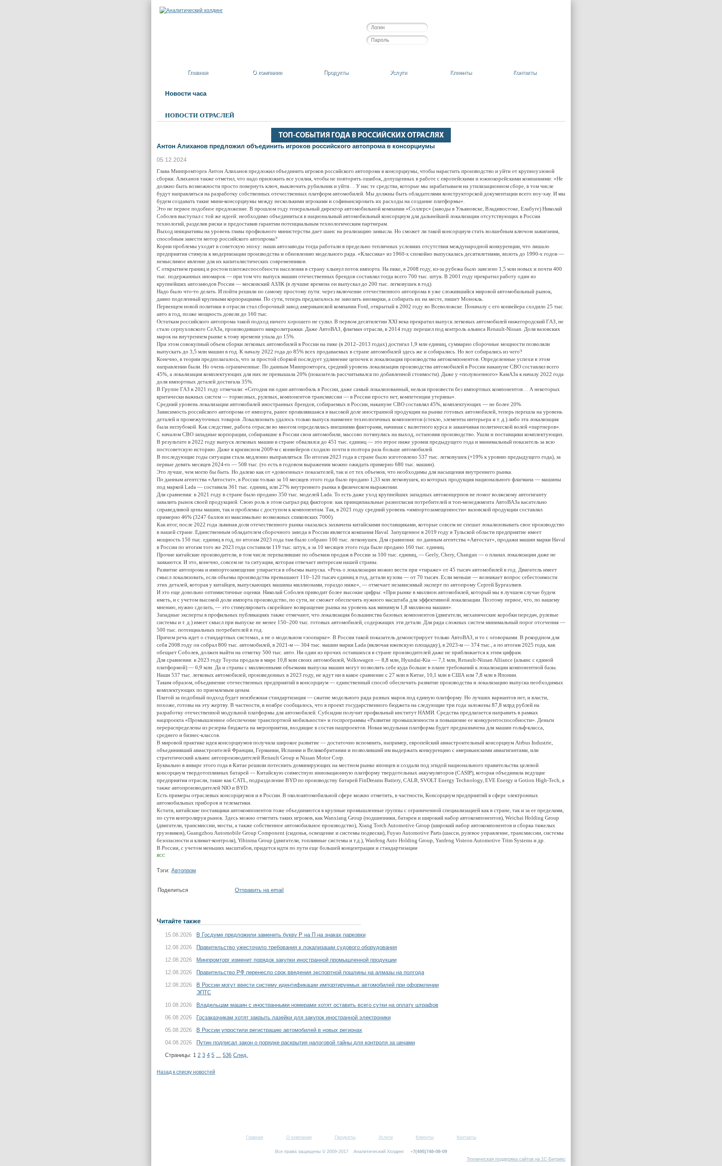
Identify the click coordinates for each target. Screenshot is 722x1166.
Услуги (398, 72)
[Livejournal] (229, 892)
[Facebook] (196, 892)
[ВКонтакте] (213, 892)
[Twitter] (204, 892)
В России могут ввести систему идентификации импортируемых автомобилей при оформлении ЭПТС (317, 989)
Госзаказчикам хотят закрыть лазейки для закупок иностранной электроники (293, 1017)
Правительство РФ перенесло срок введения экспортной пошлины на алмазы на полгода (310, 972)
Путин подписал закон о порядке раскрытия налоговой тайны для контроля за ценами (305, 1042)
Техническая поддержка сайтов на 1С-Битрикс (516, 1158)
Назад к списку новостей (186, 1072)
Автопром (183, 870)
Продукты (336, 72)
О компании (267, 72)
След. (240, 1055)
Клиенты (461, 72)
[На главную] (191, 10)
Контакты (524, 72)
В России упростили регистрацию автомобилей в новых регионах (279, 1030)
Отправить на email (259, 890)
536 (227, 1055)
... (218, 1055)
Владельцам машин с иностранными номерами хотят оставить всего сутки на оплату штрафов (317, 1005)
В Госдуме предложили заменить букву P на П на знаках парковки (281, 935)
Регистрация (381, 54)
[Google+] (221, 892)
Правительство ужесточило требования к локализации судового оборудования (296, 947)
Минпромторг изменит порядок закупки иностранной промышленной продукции (296, 960)
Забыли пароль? (419, 54)
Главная (198, 72)
